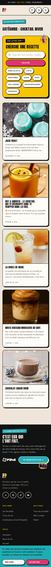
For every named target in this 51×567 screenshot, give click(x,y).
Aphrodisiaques (32, 84)
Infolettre (6, 535)
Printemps (13, 78)
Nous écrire (7, 539)
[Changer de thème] (32, 10)
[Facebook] (5, 495)
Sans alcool (14, 71)
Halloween (13, 84)
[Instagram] (13, 495)
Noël (37, 78)
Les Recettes (7, 511)
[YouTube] (28, 495)
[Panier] (39, 10)
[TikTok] (21, 495)
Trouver (25, 63)
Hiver (26, 78)
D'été (29, 71)
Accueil (5, 543)
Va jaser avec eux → (33, 460)
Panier (36, 520)
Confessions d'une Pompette (14, 520)
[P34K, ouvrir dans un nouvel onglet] (9, 460)
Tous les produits (41, 511)
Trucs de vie (7, 515)
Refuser (9, 562)
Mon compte (38, 515)
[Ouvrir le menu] (46, 10)
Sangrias (12, 91)
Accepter (34, 562)
